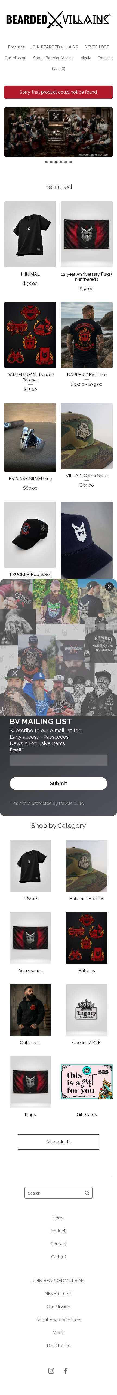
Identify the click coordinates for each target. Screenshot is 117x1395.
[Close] (109, 586)
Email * (17, 750)
